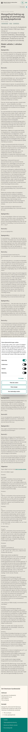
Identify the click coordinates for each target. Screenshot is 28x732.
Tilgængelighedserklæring (10, 722)
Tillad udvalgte (14, 387)
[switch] (24, 364)
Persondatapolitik (8, 727)
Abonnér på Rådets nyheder (11, 725)
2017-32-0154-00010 (20, 469)
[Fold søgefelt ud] (22, 2)
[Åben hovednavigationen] (26, 3)
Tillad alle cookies (14, 382)
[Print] (26, 7)
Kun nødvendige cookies (14, 391)
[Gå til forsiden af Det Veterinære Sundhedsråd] (8, 2)
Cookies (6, 719)
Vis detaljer (21, 378)
